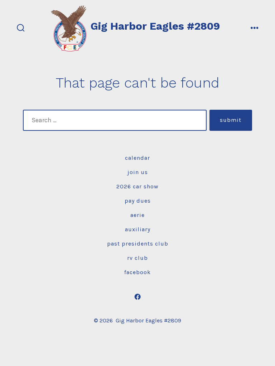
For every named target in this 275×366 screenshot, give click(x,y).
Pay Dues (138, 200)
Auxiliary (137, 229)
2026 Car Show (137, 186)
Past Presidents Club (137, 243)
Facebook (137, 272)
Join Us (137, 172)
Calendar (137, 157)
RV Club (137, 257)
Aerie (137, 215)
